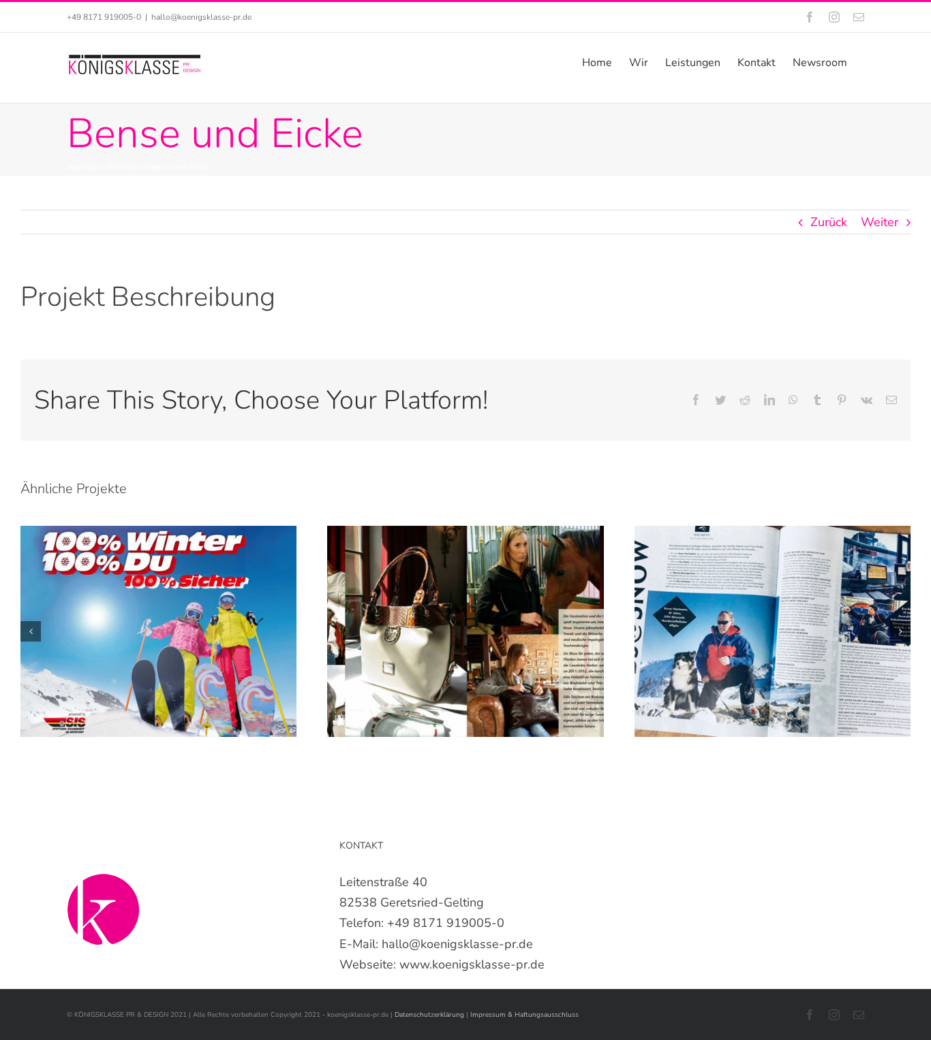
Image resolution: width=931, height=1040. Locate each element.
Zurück (828, 222)
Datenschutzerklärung (430, 1015)
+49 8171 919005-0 (445, 923)
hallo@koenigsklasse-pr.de (201, 17)
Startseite (84, 166)
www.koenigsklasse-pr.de (472, 964)
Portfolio (124, 166)
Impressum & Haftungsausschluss (524, 1015)
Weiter (879, 222)
